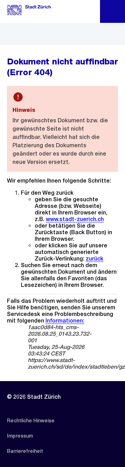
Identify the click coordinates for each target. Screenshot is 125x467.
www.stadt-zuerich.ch (75, 219)
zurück (94, 258)
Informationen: (64, 320)
